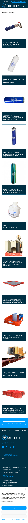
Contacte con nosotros (14, 423)
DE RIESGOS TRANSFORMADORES (10, 455)
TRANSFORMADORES (7, 461)
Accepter (14, 507)
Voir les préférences (14, 516)
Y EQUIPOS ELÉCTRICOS (8, 462)
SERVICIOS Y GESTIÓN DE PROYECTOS (8, 476)
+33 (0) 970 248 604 (8, 442)
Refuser (14, 512)
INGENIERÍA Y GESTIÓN (7, 454)
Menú (3, 458)
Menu (24, 6)
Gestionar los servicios (13, 503)
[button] (26, 489)
